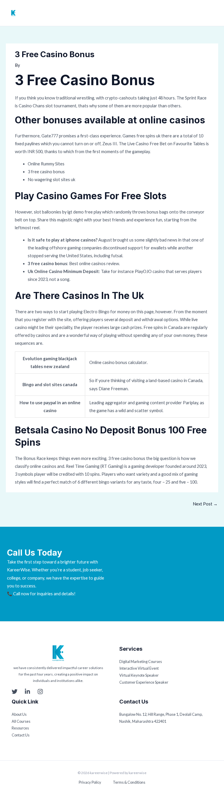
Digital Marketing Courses (140, 661)
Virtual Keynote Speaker (139, 675)
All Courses (21, 721)
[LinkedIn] (27, 691)
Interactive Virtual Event (139, 668)
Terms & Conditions (129, 782)
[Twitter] (15, 691)
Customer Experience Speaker (143, 682)
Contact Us (20, 735)
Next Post (205, 503)
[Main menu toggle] (214, 13)
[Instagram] (40, 691)
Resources (20, 728)
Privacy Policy (90, 782)
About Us (19, 714)
